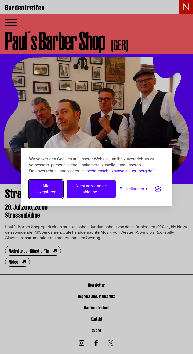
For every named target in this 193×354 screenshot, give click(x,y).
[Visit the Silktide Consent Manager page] (158, 189)
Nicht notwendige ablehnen (91, 189)
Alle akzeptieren (45, 189)
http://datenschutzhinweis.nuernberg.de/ (117, 171)
